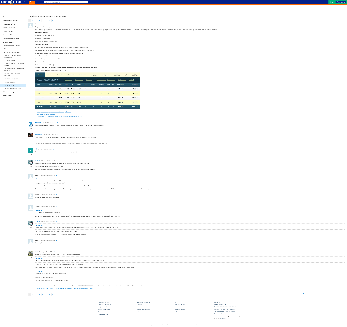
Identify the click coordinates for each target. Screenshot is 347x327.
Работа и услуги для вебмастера (13, 92)
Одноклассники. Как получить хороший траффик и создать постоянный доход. (60, 116)
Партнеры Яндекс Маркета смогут (64, 288)
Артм (36, 252)
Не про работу (7, 95)
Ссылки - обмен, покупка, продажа (12, 74)
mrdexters (38, 122)
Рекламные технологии (143, 309)
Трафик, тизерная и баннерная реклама (14, 64)
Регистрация (341, 2)
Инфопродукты (9, 85)
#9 (56, 240)
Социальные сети (180, 304)
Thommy (37, 161)
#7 (56, 206)
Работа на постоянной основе (13, 49)
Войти (332, 2)
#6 (56, 194)
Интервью (139, 304)
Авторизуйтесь (307, 294)
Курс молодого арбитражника (46, 114)
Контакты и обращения (220, 314)
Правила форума (103, 314)
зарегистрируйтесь (321, 294)
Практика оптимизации (10, 20)
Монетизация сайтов (9, 28)
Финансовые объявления (12, 45)
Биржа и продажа (8, 42)
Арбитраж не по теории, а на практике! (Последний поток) (54, 112)
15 (60, 20)
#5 (56, 175)
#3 (53, 149)
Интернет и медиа (180, 309)
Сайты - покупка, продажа (12, 52)
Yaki (36, 149)
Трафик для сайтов (9, 24)
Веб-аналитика (141, 312)
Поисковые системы (9, 17)
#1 (57, 122)
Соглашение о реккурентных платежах (224, 311)
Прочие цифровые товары (12, 88)
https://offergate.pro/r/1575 (86, 285)
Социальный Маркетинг (10, 35)
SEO (138, 307)
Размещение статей (10, 82)
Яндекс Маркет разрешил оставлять (45, 288)
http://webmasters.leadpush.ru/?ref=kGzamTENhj (49, 143)
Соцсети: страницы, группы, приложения (13, 56)
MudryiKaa (38, 134)
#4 (56, 161)
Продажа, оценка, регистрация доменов (14, 69)
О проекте (217, 302)
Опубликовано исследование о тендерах (83, 288)
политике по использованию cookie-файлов (190, 325)
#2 (57, 134)
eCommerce (178, 312)
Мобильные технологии (143, 302)
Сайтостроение (8, 31)
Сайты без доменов (10, 60)
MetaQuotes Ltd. (224, 318)
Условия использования (220, 304)
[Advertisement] (173, 9)
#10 (54, 252)
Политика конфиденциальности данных (225, 307)
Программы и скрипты (11, 79)
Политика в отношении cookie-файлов (224, 309)
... (56, 20)
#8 (56, 222)
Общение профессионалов (11, 38)
